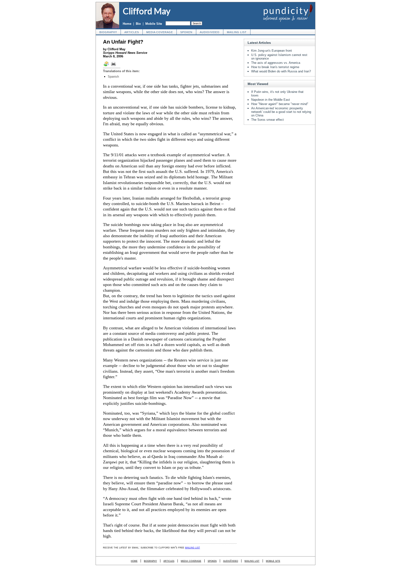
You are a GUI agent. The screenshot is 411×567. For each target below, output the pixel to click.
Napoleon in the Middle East (270, 99)
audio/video (210, 32)
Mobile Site (153, 23)
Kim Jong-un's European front (271, 50)
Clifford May (146, 11)
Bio (138, 23)
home (134, 560)
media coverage (159, 32)
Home (127, 23)
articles (131, 32)
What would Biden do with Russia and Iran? (281, 71)
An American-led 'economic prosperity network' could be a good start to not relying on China (281, 111)
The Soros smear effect (267, 119)
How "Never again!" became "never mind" (279, 104)
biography (108, 32)
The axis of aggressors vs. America (275, 63)
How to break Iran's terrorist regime (275, 67)
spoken (186, 32)
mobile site (273, 560)
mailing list (237, 32)
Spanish (113, 76)
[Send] (106, 66)
